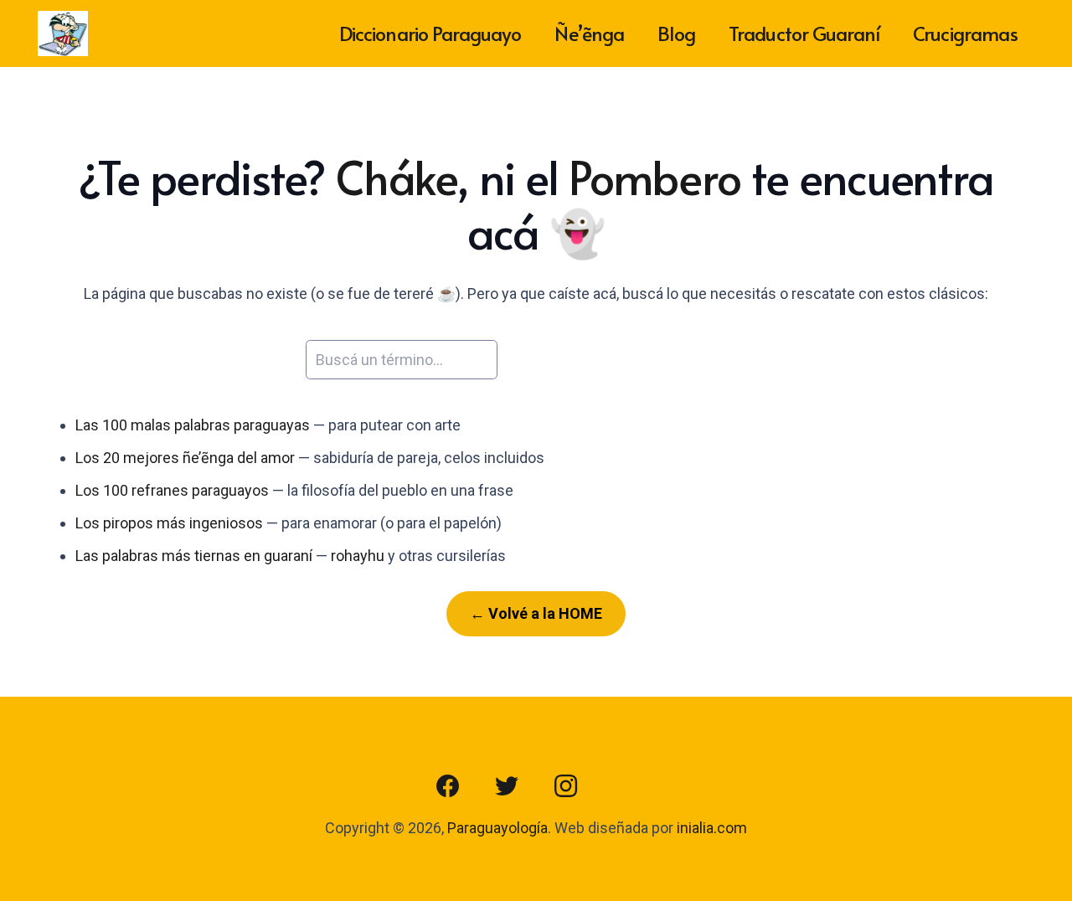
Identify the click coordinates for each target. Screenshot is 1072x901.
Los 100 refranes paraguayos (172, 490)
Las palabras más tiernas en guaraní (193, 555)
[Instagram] (565, 786)
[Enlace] (63, 34)
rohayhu (357, 555)
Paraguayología (497, 828)
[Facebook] (448, 786)
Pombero (655, 177)
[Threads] (624, 786)
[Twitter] (506, 786)
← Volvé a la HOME (536, 613)
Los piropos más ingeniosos (169, 523)
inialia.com (712, 828)
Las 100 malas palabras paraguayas (192, 425)
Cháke (396, 177)
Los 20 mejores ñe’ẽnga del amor (185, 457)
